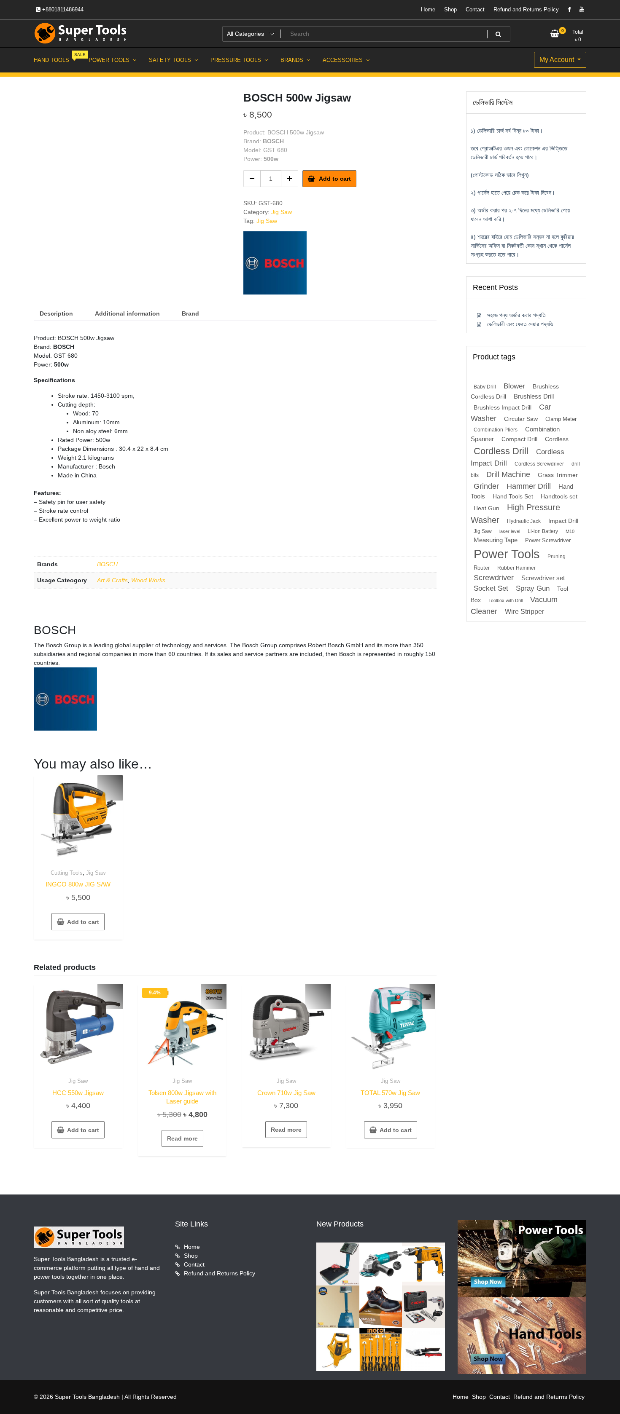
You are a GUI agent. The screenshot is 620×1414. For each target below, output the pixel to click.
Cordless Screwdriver (539, 464)
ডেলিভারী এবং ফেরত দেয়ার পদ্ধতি (520, 324)
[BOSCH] (275, 263)
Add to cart (335, 178)
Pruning (556, 557)
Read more (182, 1138)
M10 (570, 531)
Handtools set (559, 496)
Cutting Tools (67, 873)
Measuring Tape (496, 540)
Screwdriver (494, 577)
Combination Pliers (496, 430)
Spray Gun (533, 588)
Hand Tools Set (513, 496)
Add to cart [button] (83, 922)
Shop (450, 9)
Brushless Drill (534, 396)
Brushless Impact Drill (502, 407)
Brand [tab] (190, 313)
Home (428, 9)
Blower (514, 386)
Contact (475, 9)
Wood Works (148, 580)
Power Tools (507, 554)
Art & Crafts (112, 580)
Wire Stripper (524, 611)
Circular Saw (521, 419)
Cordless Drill (501, 451)
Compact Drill (519, 439)
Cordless (557, 439)
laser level (509, 531)
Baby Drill (485, 387)
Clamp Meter (561, 419)
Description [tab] (56, 313)
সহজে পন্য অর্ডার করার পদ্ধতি (516, 315)
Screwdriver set (543, 578)
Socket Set (491, 588)
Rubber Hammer (516, 568)
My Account (557, 59)
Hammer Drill (529, 486)
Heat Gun (486, 508)
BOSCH (107, 564)
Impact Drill (563, 521)
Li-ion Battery (543, 531)
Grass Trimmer (558, 475)
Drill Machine (508, 474)
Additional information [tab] (127, 313)
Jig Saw (281, 212)
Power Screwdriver (548, 540)
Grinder (486, 486)
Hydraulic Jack (524, 521)
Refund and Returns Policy (526, 9)
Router (482, 568)
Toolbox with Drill (505, 600)
